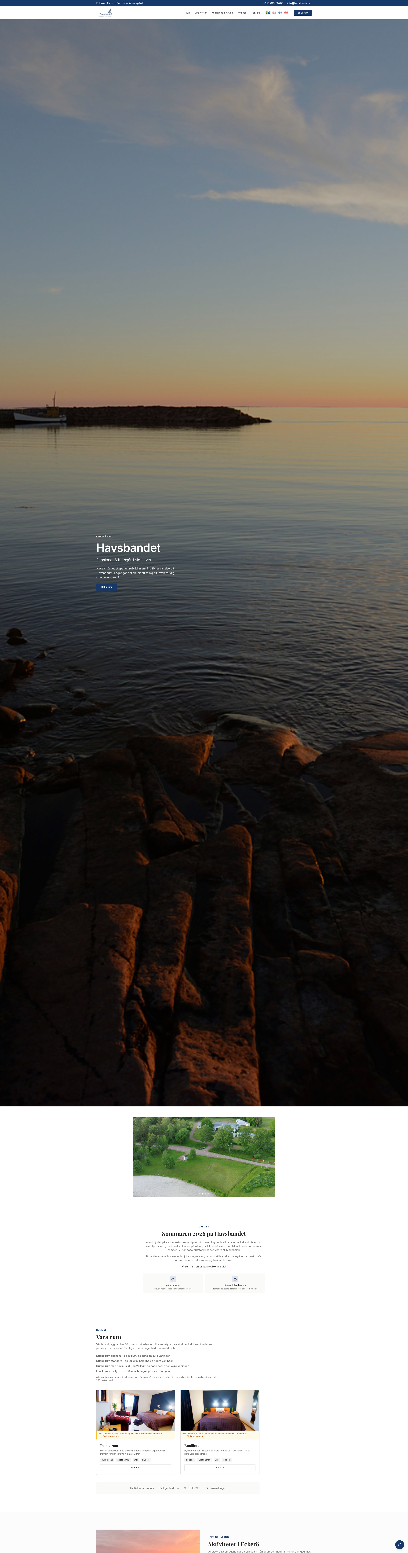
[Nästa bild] (270, 1157)
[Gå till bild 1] (200, 1193)
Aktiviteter (201, 12)
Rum (188, 12)
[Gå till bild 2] (202, 1193)
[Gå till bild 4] (208, 1193)
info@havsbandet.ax (299, 3)
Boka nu (135, 1467)
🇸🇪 (268, 13)
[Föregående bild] (138, 1157)
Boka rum (303, 12)
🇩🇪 (286, 12)
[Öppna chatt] (399, 1544)
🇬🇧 (274, 12)
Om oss (242, 12)
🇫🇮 (280, 12)
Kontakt (255, 12)
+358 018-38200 (273, 3)
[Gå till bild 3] (205, 1193)
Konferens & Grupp (222, 12)
